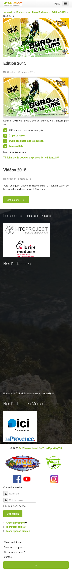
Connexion (13, 513)
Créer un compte (15, 522)
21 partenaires (17, 135)
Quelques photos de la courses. (26, 141)
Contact (8, 557)
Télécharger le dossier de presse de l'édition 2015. (31, 157)
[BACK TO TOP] (36, 565)
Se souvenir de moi (16, 506)
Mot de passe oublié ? (18, 531)
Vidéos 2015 (14, 170)
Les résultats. (16, 146)
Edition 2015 (14, 63)
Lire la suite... (14, 199)
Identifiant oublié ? (16, 527)
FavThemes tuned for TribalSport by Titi (40, 448)
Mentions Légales (13, 542)
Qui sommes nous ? (14, 552)
